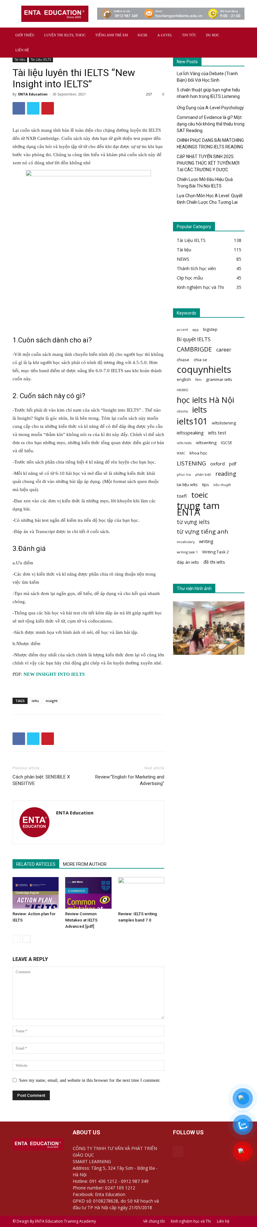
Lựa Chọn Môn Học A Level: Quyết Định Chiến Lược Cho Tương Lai (210, 199)
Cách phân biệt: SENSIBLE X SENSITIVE (41, 780)
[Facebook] (178, 1152)
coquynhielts (204, 369)
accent (182, 329)
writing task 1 (187, 552)
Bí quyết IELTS (194, 339)
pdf (232, 463)
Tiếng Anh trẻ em (111, 35)
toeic (199, 494)
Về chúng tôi (154, 1221)
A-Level (164, 35)
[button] (236, 35)
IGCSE (143, 35)
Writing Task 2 (215, 552)
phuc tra (184, 474)
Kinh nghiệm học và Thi (191, 1221)
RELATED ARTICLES (35, 864)
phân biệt (203, 474)
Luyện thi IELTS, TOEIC (65, 35)
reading (225, 473)
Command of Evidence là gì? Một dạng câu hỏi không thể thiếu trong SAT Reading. (210, 124)
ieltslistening (224, 423)
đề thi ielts (214, 562)
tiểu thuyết (222, 485)
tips (205, 484)
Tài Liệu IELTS (41, 59)
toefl (182, 496)
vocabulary (186, 542)
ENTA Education (33, 94)
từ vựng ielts (193, 522)
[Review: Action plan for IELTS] (36, 893)
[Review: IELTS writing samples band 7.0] (141, 893)
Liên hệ (22, 50)
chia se (200, 359)
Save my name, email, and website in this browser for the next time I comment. (90, 1080)
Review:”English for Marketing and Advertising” (129, 780)
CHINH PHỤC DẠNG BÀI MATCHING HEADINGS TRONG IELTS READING (210, 143)
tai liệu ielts (187, 484)
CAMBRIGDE (194, 349)
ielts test (217, 432)
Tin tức (189, 35)
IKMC (181, 453)
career (223, 350)
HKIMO (182, 390)
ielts (35, 700)
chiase (183, 359)
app (195, 329)
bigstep (210, 329)
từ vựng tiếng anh (202, 531)
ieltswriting (206, 442)
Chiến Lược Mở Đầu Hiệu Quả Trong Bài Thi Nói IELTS (205, 182)
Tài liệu (19, 59)
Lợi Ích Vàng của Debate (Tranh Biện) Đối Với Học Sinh (207, 77)
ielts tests (184, 443)
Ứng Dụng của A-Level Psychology (210, 107)
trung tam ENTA (198, 509)
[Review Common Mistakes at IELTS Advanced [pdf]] (88, 893)
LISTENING (191, 463)
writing (206, 541)
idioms (182, 411)
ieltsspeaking (190, 432)
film (198, 379)
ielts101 (192, 421)
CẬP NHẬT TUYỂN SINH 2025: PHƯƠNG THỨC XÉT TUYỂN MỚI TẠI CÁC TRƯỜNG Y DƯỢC (208, 163)
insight (52, 700)
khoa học (198, 453)
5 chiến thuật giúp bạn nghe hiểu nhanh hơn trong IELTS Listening (208, 93)
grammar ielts (219, 379)
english (184, 379)
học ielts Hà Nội (205, 400)
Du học (212, 35)
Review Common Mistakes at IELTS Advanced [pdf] (81, 920)
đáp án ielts (188, 562)
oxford (217, 463)
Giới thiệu (24, 35)
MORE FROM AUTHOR (85, 864)
